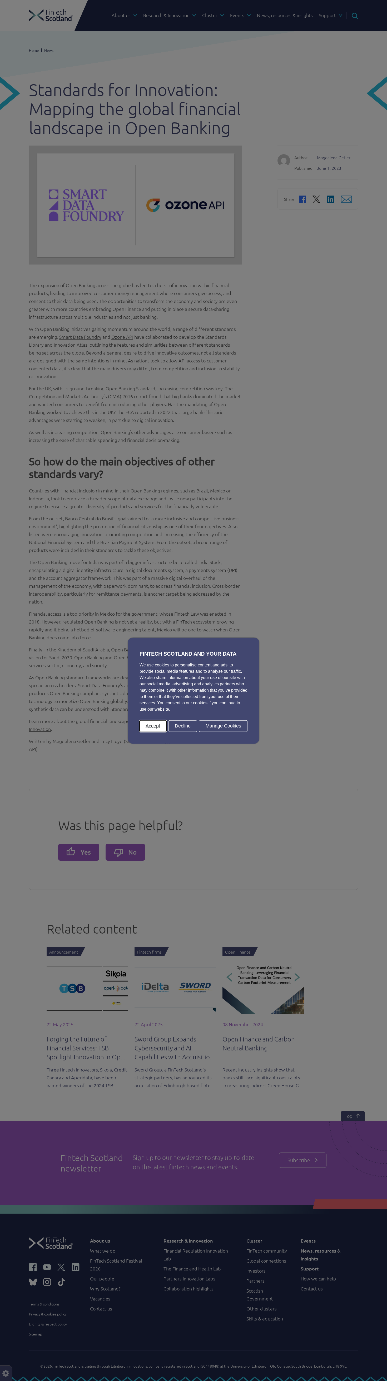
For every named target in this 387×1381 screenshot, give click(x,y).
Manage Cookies (223, 725)
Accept (153, 725)
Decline (183, 725)
